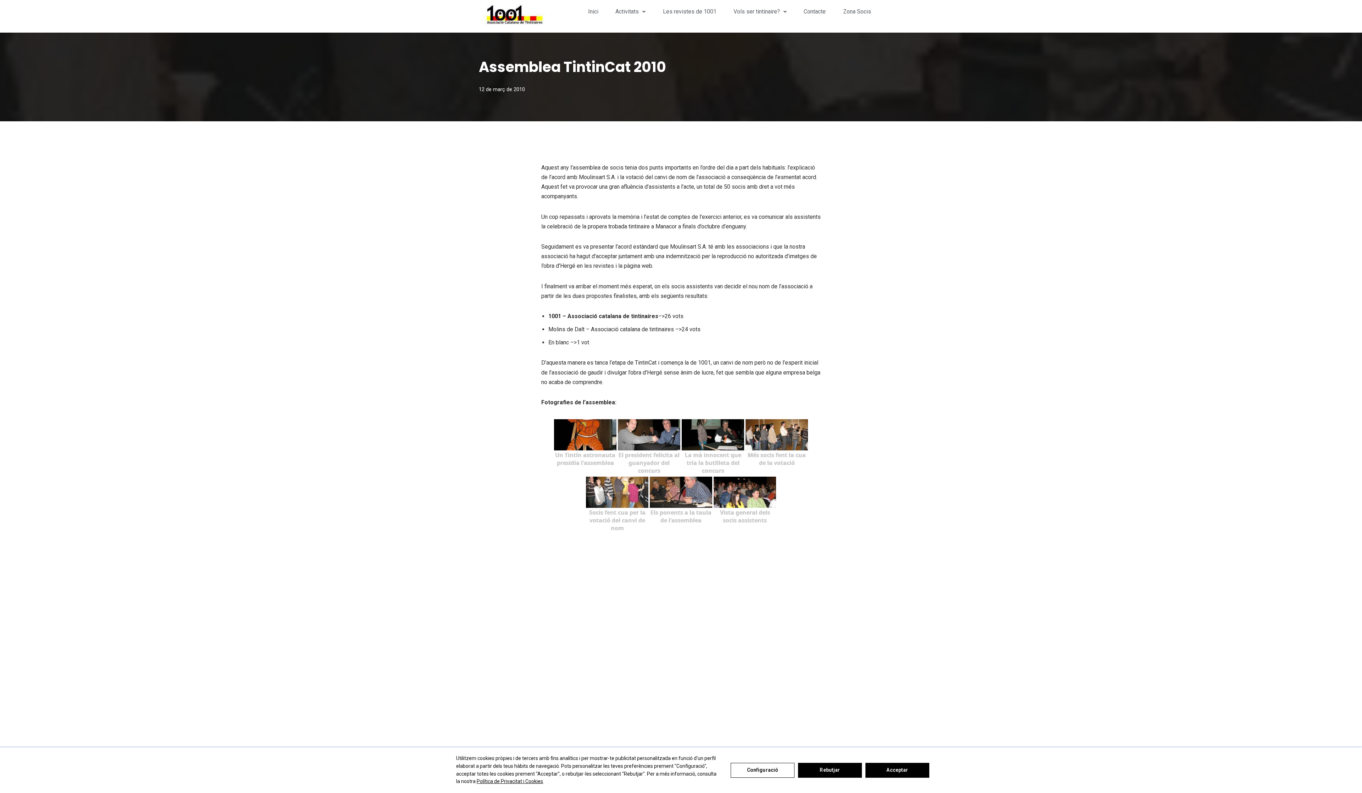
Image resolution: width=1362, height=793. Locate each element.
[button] (630, 12)
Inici (593, 11)
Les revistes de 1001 (689, 11)
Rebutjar (830, 770)
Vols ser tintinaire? (756, 11)
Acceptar (897, 770)
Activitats (627, 11)
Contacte (815, 11)
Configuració (763, 770)
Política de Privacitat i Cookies (510, 781)
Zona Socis (857, 11)
